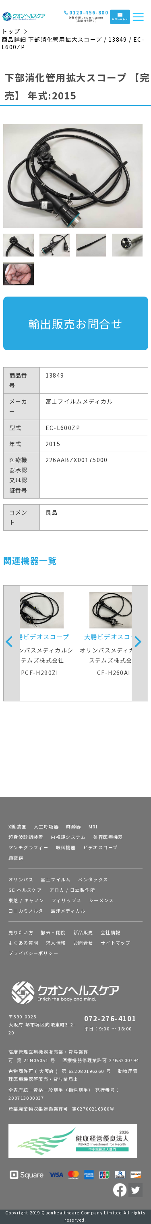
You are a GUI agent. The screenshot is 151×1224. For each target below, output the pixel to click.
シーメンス (101, 900)
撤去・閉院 (53, 932)
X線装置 (17, 826)
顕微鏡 (15, 857)
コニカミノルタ (25, 910)
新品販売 (83, 932)
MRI (93, 826)
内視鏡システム (68, 837)
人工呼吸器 (46, 826)
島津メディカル (68, 910)
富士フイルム (55, 879)
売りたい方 (20, 932)
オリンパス (20, 879)
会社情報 (111, 932)
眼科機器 (66, 847)
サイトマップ (115, 942)
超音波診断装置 (25, 837)
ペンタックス (93, 879)
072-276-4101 (110, 1018)
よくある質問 (23, 942)
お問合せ (83, 942)
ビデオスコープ (100, 847)
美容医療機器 (108, 837)
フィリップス (66, 900)
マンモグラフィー (28, 847)
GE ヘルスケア (25, 890)
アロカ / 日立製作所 (72, 890)
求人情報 (56, 942)
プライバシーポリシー (33, 953)
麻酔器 (73, 826)
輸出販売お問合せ (75, 323)
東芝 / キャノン (26, 900)
